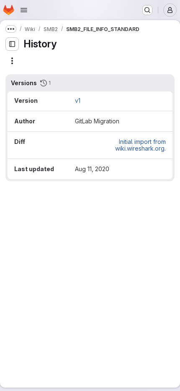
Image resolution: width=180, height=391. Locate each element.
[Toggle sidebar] (12, 44)
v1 (77, 100)
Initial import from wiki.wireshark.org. (140, 145)
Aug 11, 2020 (92, 168)
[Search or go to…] (147, 10)
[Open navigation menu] (24, 10)
